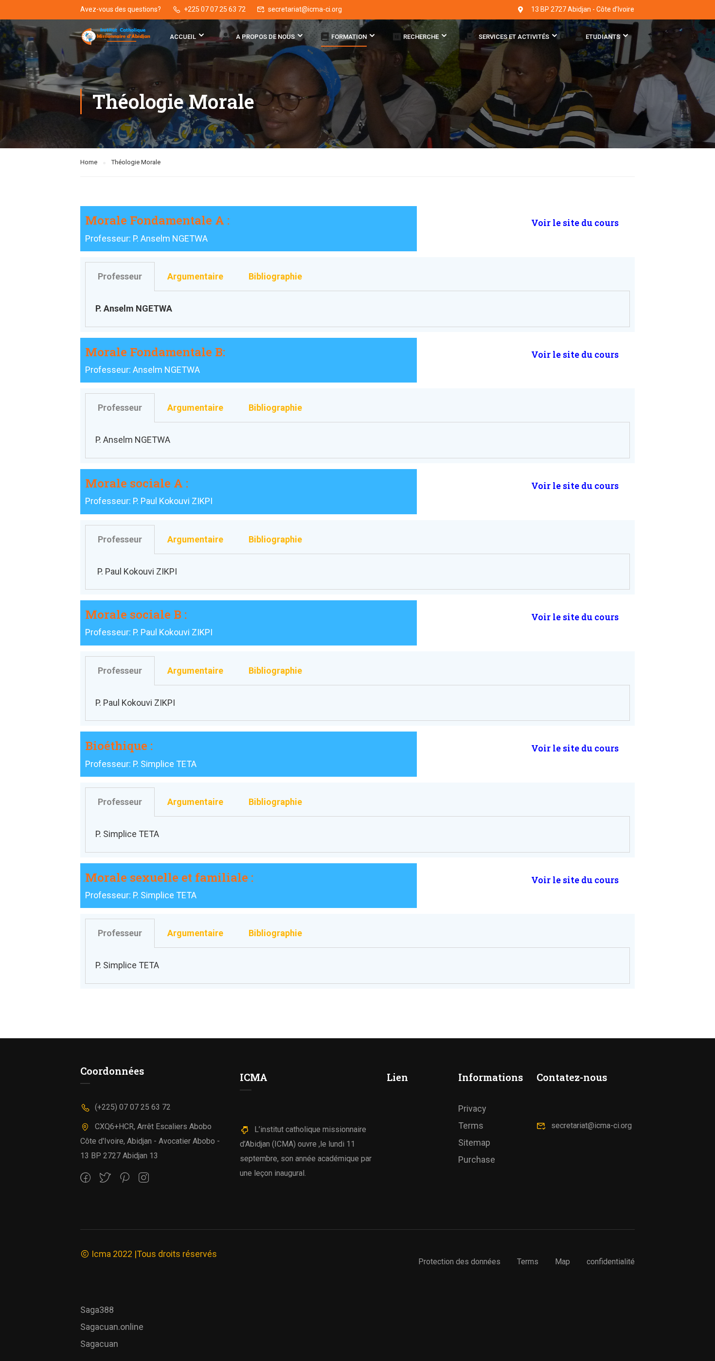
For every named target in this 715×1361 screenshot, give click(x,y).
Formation (349, 37)
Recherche (421, 37)
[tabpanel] (357, 309)
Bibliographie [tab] (275, 276)
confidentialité (611, 1261)
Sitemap (474, 1142)
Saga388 (97, 1310)
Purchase (476, 1159)
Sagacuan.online (111, 1327)
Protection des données (459, 1261)
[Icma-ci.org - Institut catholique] (117, 37)
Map (562, 1261)
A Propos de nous (265, 37)
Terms (470, 1125)
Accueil (183, 36)
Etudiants (603, 37)
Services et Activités (514, 37)
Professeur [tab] (120, 276)
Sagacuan (99, 1344)
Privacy (472, 1108)
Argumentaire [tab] (195, 276)
